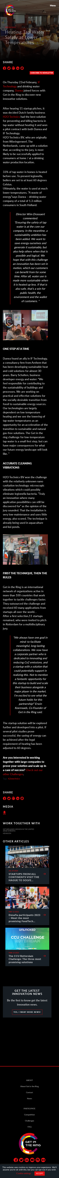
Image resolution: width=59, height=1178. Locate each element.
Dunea (19, 90)
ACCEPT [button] (39, 1173)
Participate (29, 1108)
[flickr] (43, 1160)
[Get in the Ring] (13, 10)
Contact (29, 1092)
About (29, 1080)
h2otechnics (14, 778)
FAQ (29, 1127)
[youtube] (32, 1160)
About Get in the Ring (29, 1086)
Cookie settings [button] (23, 1173)
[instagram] (38, 1160)
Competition (29, 1114)
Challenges (29, 1120)
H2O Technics (11, 116)
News (29, 1098)
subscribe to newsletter (41, 73)
